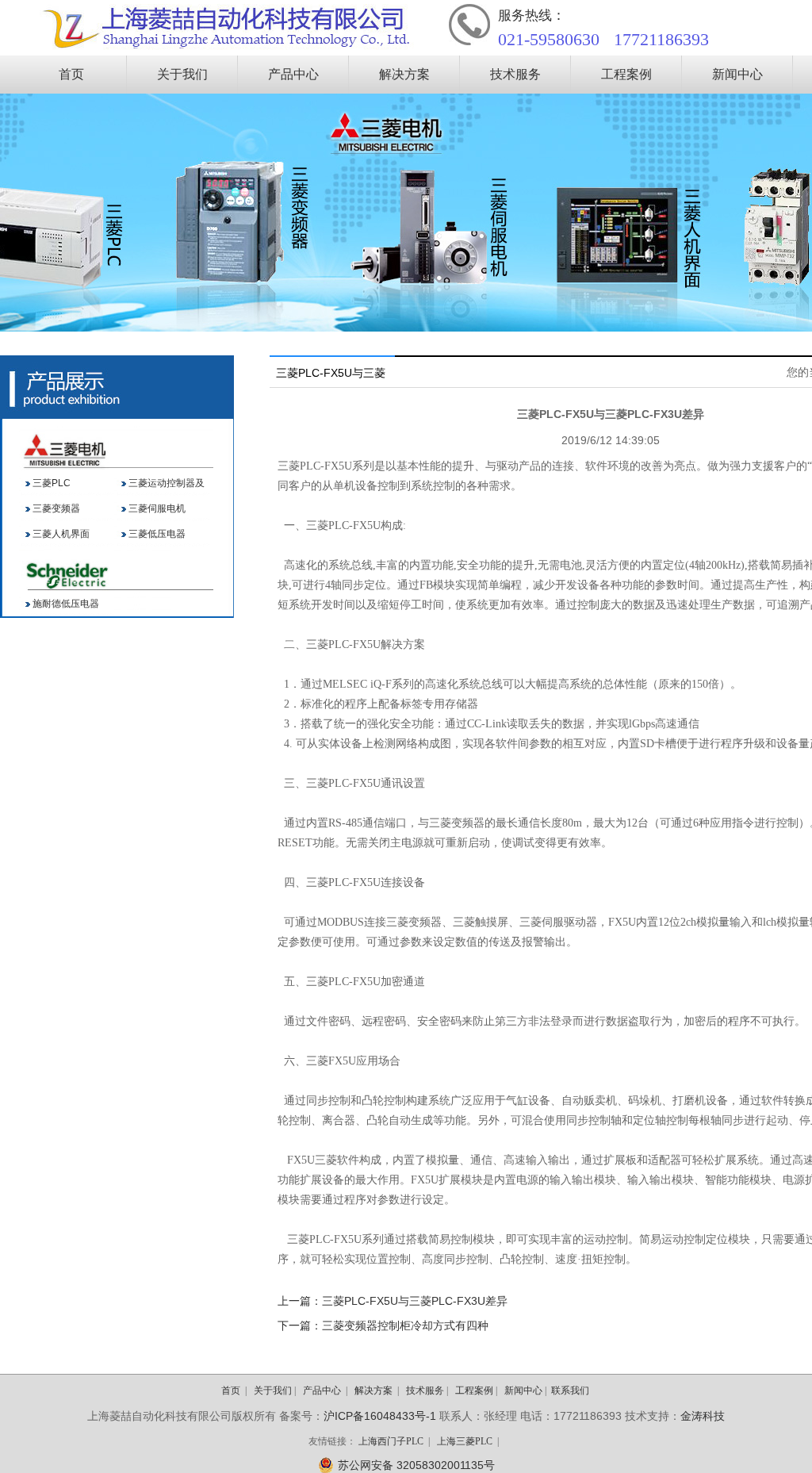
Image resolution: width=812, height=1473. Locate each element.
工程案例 (626, 74)
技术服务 (515, 74)
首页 (71, 74)
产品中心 (293, 74)
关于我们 (182, 74)
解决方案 (404, 74)
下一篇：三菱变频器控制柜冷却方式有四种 (383, 1325)
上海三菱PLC (464, 1441)
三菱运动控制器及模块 (166, 487)
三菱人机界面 (61, 533)
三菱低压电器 (157, 533)
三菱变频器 (56, 508)
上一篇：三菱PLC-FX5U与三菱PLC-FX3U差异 (393, 1301)
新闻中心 (737, 74)
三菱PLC (52, 483)
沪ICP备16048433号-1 (380, 1416)
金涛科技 (702, 1416)
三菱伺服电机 (157, 508)
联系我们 (570, 1390)
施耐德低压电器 (66, 603)
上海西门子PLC (390, 1441)
